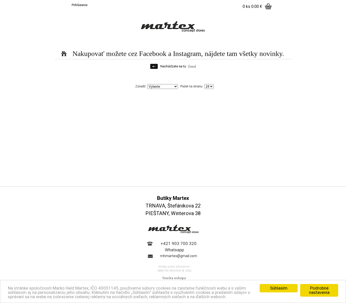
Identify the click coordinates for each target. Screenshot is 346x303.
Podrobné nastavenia (319, 290)
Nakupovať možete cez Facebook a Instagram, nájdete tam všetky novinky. (178, 54)
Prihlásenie (79, 5)
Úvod (192, 66)
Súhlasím (278, 288)
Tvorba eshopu (174, 278)
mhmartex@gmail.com (178, 256)
